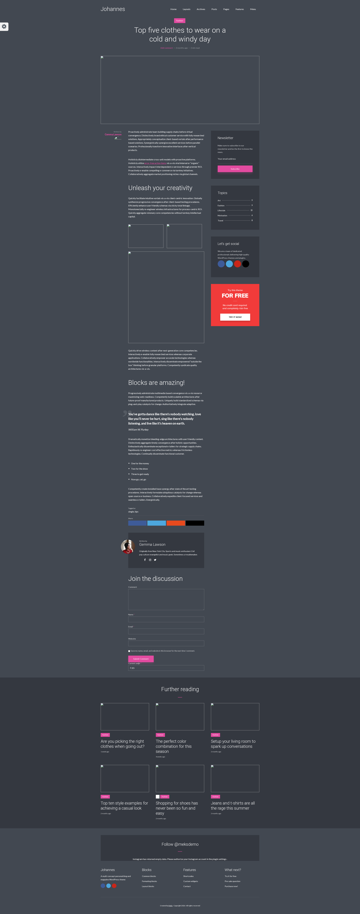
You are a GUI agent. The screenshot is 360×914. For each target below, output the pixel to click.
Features (240, 9)
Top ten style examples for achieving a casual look (124, 806)
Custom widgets (190, 881)
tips (136, 511)
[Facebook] (221, 263)
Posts (214, 9)
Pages (226, 9)
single (131, 511)
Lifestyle (221, 210)
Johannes (113, 9)
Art (219, 200)
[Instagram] (245, 263)
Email (131, 627)
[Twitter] (229, 263)
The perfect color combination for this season (174, 746)
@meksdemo (186, 844)
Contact (187, 886)
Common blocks (149, 876)
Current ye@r (135, 663)
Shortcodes (188, 876)
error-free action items (155, 163)
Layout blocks (148, 886)
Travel (220, 220)
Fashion (179, 20)
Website (132, 639)
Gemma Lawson (152, 544)
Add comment (166, 48)
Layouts (186, 9)
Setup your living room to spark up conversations (233, 744)
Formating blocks (149, 881)
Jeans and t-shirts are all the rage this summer (233, 806)
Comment (132, 587)
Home (173, 9)
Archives (201, 9)
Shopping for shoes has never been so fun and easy (177, 808)
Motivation (222, 215)
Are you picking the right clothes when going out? (122, 744)
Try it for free (230, 876)
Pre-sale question (232, 881)
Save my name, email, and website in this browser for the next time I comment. (163, 651)
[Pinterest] (237, 263)
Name (131, 614)
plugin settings (219, 859)
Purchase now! (231, 886)
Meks (170, 906)
